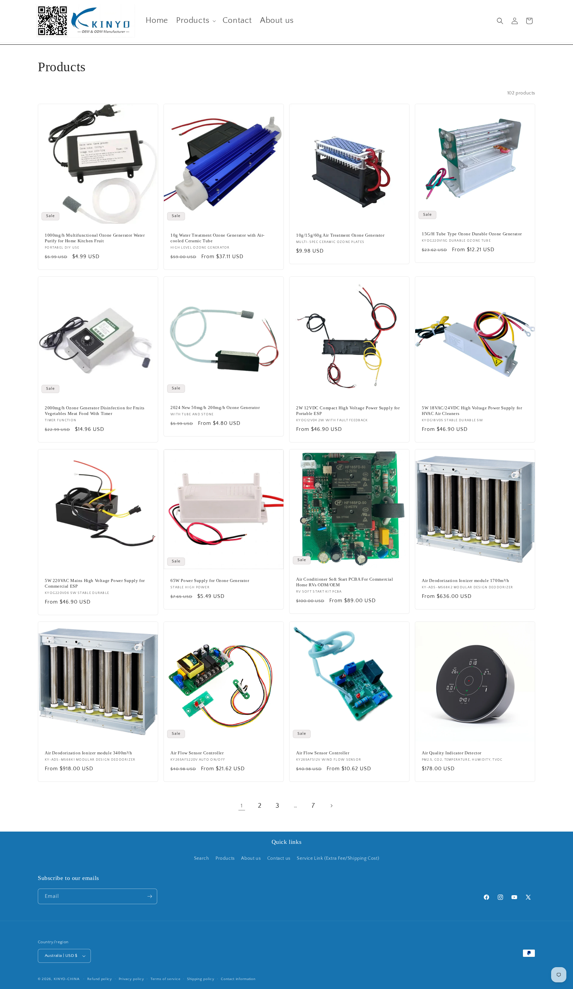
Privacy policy (131, 979)
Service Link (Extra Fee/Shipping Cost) (338, 858)
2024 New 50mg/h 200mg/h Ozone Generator (215, 407)
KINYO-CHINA (67, 979)
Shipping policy (201, 979)
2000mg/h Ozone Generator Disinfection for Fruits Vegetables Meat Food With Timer (95, 410)
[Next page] (331, 805)
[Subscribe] (149, 896)
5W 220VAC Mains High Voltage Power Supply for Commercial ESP (95, 583)
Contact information (238, 979)
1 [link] (242, 806)
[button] (195, 20)
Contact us (278, 858)
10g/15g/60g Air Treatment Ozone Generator (340, 235)
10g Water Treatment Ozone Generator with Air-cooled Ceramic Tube (217, 238)
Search (201, 858)
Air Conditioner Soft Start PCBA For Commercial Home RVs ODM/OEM (344, 582)
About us (251, 858)
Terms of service (165, 979)
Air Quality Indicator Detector (451, 752)
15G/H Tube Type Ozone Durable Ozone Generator (472, 233)
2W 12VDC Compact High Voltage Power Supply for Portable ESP (348, 410)
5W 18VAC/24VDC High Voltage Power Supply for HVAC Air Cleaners (472, 410)
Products (225, 858)
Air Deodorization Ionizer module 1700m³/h (465, 580)
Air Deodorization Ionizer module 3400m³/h (88, 752)
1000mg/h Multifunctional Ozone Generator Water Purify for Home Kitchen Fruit (95, 238)
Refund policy (99, 979)
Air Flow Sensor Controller (197, 752)
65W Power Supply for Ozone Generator (209, 580)
